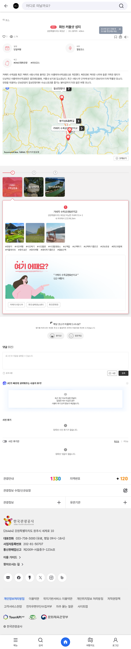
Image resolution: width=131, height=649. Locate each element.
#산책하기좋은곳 (91, 246)
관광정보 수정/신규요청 (17, 490)
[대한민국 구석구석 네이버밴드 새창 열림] (62, 577)
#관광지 (8, 246)
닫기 (120, 29)
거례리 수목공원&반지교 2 (35, 233)
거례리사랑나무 (16, 304)
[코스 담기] (119, 36)
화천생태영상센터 (35, 304)
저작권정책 (113, 598)
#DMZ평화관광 (20, 62)
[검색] (121, 6)
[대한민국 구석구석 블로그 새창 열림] (7, 577)
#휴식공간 (22, 250)
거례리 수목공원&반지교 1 (14, 233)
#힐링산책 (61, 250)
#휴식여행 (34, 250)
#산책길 (66, 246)
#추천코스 (35, 62)
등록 (123, 373)
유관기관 (75, 502)
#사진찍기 (30, 246)
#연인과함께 (117, 246)
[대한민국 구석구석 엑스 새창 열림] (40, 577)
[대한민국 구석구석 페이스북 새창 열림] (18, 577)
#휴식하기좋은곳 (48, 250)
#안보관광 (104, 246)
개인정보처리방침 (14, 598)
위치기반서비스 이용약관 (57, 598)
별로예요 (78, 336)
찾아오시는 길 (11, 564)
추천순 (125, 441)
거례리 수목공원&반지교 (65, 211)
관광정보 (8, 502)
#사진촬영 (41, 246)
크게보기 (123, 158)
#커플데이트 (10, 250)
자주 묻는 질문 (64, 606)
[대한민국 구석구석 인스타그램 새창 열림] (51, 577)
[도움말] (4, 373)
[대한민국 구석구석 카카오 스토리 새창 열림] (29, 577)
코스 (7, 20)
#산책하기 (76, 246)
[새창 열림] (13, 617)
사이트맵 (83, 606)
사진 (113, 373)
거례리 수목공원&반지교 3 (55, 233)
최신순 (116, 441)
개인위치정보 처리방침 (90, 598)
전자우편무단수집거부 (39, 606)
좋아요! (59, 336)
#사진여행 (19, 246)
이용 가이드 (10, 557)
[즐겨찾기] (114, 37)
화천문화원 (53, 304)
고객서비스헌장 (13, 606)
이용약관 (34, 598)
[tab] (15, 642)
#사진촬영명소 (54, 246)
